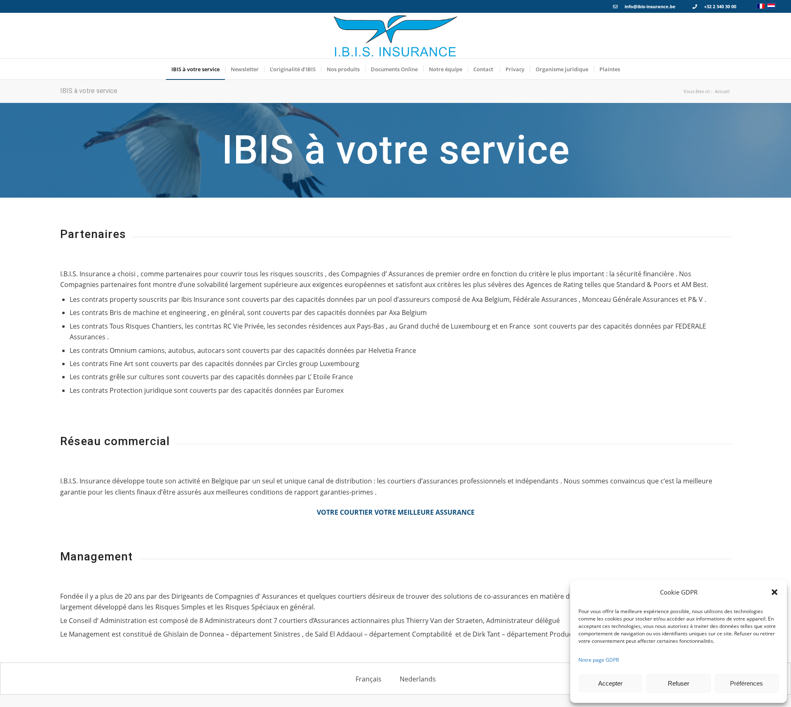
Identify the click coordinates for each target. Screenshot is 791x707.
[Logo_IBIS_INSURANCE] (395, 35)
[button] (774, 592)
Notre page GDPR (598, 659)
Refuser (678, 683)
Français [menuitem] (368, 679)
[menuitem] (195, 69)
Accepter (610, 683)
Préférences (746, 683)
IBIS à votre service (88, 91)
